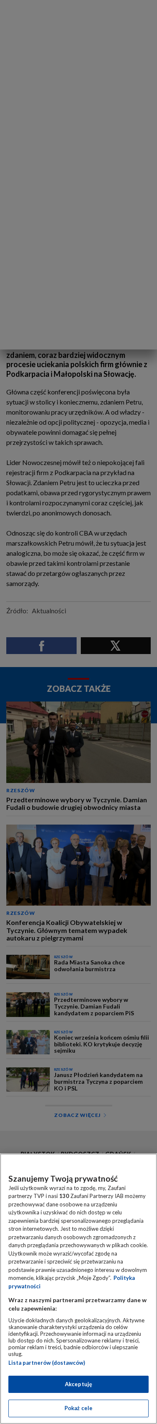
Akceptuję (78, 1384)
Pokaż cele (78, 1408)
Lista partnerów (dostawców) (46, 1362)
